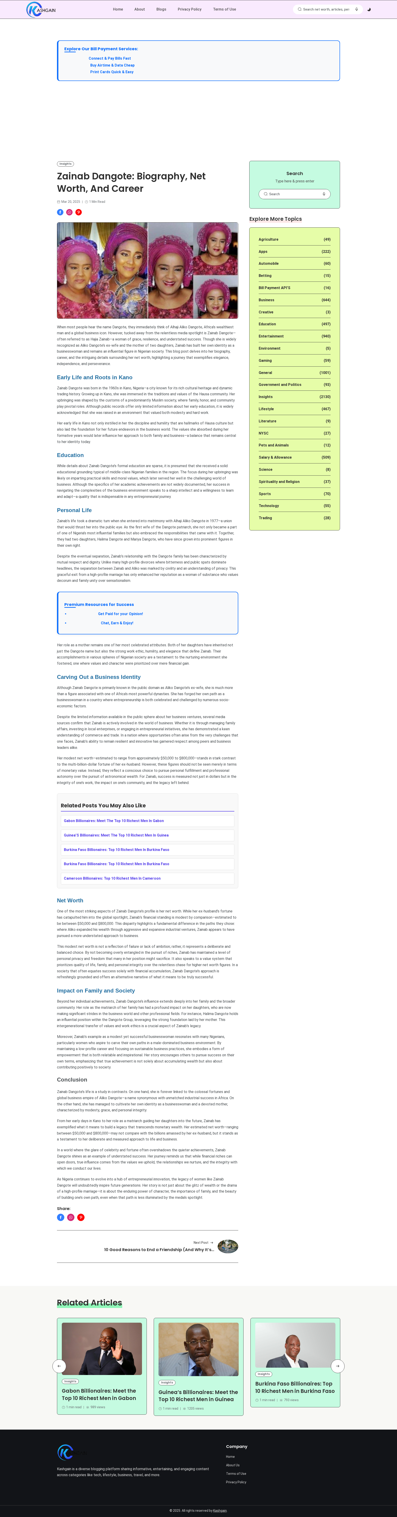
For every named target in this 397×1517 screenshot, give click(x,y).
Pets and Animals (274, 445)
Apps (263, 251)
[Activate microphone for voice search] (356, 9)
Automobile (269, 263)
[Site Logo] (72, 1452)
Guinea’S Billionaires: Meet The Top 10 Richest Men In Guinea (116, 835)
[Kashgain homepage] (41, 10)
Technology (269, 506)
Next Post (201, 1242)
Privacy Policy (189, 9)
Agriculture (268, 239)
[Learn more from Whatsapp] (69, 212)
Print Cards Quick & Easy (111, 72)
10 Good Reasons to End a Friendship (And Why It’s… (159, 1249)
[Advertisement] (198, 121)
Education (267, 324)
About (139, 9)
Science (265, 469)
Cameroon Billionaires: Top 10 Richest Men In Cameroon (112, 878)
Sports (265, 494)
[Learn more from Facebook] (60, 212)
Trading (265, 518)
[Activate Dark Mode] (369, 9)
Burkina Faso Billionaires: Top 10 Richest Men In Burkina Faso (116, 850)
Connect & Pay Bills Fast (110, 58)
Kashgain (220, 1510)
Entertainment (271, 336)
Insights (65, 164)
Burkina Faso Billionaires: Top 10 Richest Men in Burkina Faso (295, 1387)
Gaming (265, 360)
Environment (270, 348)
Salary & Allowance (275, 457)
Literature (267, 421)
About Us (233, 1465)
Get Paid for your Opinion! (106, 614)
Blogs (161, 9)
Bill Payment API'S (274, 288)
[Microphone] (324, 194)
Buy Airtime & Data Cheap (112, 65)
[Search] (299, 9)
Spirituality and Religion (279, 482)
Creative (266, 312)
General (265, 373)
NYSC (264, 433)
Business (266, 300)
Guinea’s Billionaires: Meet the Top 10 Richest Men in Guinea (198, 1396)
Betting (265, 275)
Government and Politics (280, 384)
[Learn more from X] (78, 212)
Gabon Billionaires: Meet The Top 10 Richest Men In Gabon (114, 821)
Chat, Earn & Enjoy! (101, 623)
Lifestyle (266, 409)
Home (118, 9)
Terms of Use (224, 9)
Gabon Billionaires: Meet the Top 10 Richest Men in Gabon (99, 1394)
